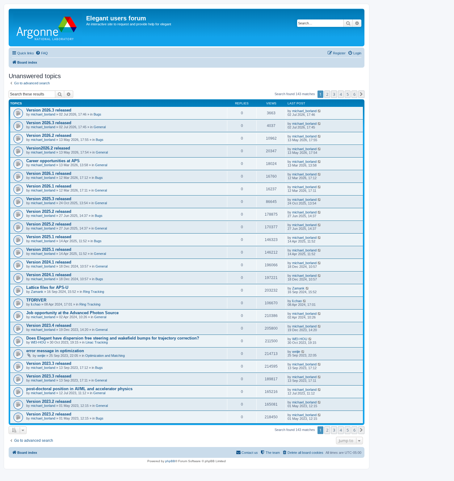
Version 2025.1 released (48, 236)
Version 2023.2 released (48, 401)
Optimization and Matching (105, 355)
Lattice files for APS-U (47, 287)
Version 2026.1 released (48, 173)
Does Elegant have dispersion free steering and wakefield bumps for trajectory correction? (112, 338)
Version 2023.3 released (48, 363)
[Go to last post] (319, 111)
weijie (41, 355)
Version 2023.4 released (48, 325)
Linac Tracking (97, 342)
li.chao (35, 304)
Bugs (97, 114)
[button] (361, 94)
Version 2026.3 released (48, 110)
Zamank (37, 291)
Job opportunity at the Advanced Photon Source (72, 312)
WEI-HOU (38, 342)
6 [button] (354, 94)
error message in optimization (55, 350)
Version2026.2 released (48, 148)
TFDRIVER (36, 300)
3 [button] (334, 94)
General (100, 127)
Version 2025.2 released (48, 211)
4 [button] (341, 94)
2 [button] (327, 94)
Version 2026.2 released (48, 135)
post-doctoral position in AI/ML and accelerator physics (79, 388)
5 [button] (348, 94)
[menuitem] (42, 53)
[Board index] (48, 27)
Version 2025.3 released (48, 198)
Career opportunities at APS (53, 160)
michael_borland (43, 114)
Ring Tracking (93, 291)
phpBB (170, 461)
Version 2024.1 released (48, 262)
